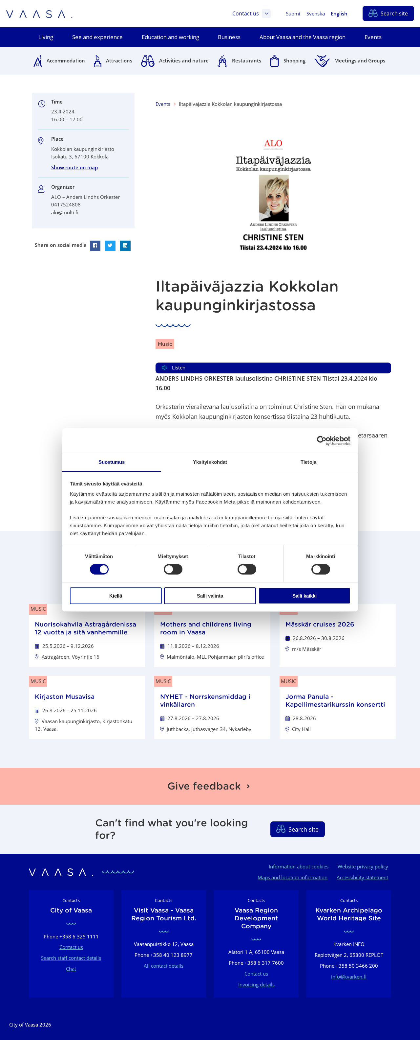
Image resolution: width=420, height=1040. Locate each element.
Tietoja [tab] (308, 462)
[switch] (173, 569)
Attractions (119, 60)
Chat (71, 968)
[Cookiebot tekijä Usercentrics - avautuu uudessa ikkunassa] (321, 440)
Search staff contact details (71, 958)
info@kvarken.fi (349, 976)
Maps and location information (292, 877)
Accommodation (66, 60)
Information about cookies (298, 866)
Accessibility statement (362, 877)
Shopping (294, 60)
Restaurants (246, 60)
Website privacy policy (363, 866)
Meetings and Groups (359, 60)
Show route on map (74, 167)
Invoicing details (256, 984)
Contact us (245, 13)
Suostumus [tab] (111, 462)
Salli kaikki (304, 596)
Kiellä (115, 596)
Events (163, 104)
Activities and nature (184, 60)
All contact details (163, 965)
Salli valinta (210, 596)
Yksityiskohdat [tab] (210, 462)
